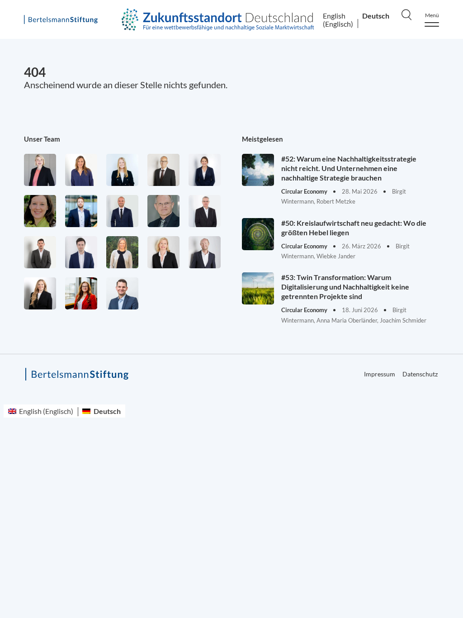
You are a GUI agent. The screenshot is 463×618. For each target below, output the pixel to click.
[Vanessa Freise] (122, 170)
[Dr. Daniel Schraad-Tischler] (205, 252)
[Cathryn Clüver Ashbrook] (40, 170)
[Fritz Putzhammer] (81, 252)
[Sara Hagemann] (205, 170)
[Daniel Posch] (40, 252)
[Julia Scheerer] (122, 252)
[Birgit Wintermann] (81, 293)
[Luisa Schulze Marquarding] (40, 293)
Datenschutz (420, 374)
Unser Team (42, 139)
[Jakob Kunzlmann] (81, 211)
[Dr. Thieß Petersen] (205, 211)
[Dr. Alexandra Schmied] (163, 252)
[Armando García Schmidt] (163, 170)
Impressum (379, 374)
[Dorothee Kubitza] (40, 211)
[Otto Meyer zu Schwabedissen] (122, 211)
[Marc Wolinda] (122, 293)
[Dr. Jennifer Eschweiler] (81, 170)
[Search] (406, 14)
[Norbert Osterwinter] (163, 211)
